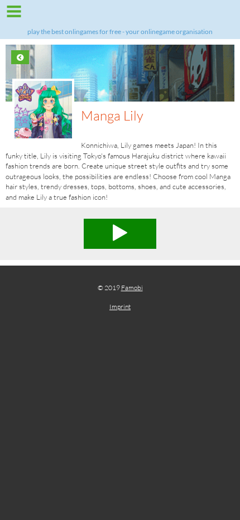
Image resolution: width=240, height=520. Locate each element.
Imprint (120, 306)
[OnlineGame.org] (120, 15)
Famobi (132, 287)
